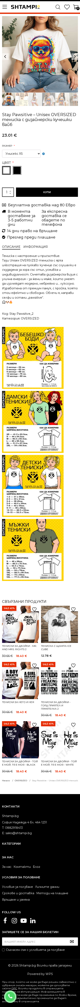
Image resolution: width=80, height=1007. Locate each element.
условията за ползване (47, 950)
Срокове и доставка (18, 893)
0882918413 (15, 994)
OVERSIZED (30, 318)
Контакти (22, 867)
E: (3, 833)
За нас (6, 867)
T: (3, 828)
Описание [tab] (11, 247)
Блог (36, 867)
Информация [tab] (35, 247)
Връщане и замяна (16, 899)
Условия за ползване (17, 887)
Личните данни (47, 887)
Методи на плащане (52, 893)
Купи (47, 192)
